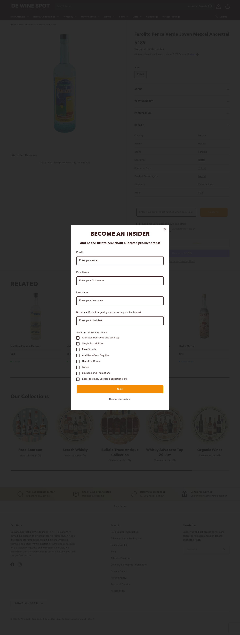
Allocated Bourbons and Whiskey (100, 337)
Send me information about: (92, 332)
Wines (85, 367)
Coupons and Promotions (96, 373)
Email (79, 252)
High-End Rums (91, 361)
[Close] (165, 229)
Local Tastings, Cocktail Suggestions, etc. (105, 379)
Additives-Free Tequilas (95, 355)
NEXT (120, 389)
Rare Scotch (89, 349)
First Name (82, 272)
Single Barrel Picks (93, 343)
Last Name (82, 292)
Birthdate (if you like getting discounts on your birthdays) (108, 312)
